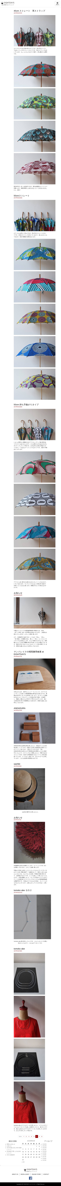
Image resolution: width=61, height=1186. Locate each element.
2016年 (44, 1158)
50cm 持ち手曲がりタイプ (26, 404)
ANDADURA (19, 708)
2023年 (44, 1146)
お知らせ (18, 593)
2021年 (44, 1149)
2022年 (44, 1147)
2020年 (44, 1151)
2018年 (44, 1155)
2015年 (44, 1160)
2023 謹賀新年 (11, 1155)
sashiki (17, 764)
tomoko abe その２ (23, 890)
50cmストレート (22, 196)
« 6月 (23, 1162)
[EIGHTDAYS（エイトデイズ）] (7, 2)
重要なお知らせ (11, 1144)
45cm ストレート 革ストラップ (29, 11)
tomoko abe (19, 949)
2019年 (44, 1153)
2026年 (44, 1144)
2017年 (44, 1156)
